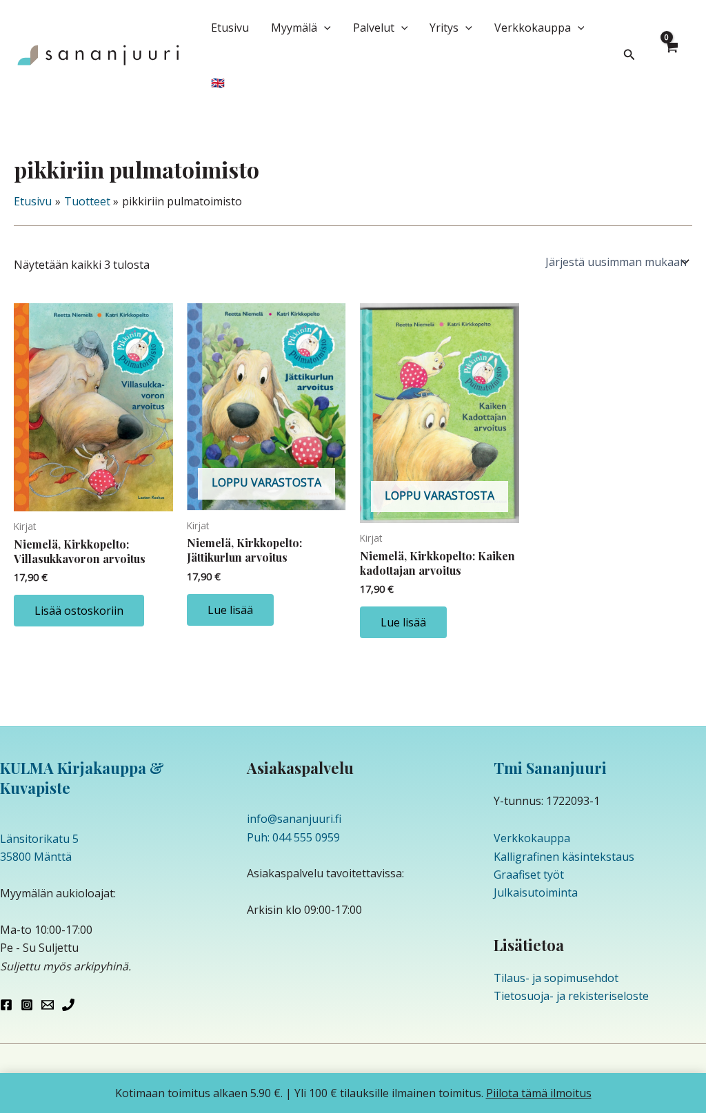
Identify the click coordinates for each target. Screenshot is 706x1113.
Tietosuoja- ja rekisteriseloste (571, 995)
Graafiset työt (529, 874)
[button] (324, 27)
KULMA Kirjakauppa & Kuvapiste (82, 777)
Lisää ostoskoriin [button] (78, 610)
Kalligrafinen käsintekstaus (564, 856)
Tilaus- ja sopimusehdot (556, 978)
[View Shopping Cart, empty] (670, 55)
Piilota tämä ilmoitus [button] (539, 1093)
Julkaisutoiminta (536, 892)
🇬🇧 (218, 82)
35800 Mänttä (36, 856)
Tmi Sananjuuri (550, 767)
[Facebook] (6, 1005)
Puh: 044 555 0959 (293, 837)
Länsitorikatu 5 (39, 838)
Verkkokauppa (532, 27)
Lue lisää (230, 609)
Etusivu (230, 27)
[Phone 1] (68, 1005)
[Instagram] (27, 1005)
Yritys (444, 27)
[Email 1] (47, 1005)
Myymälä (294, 27)
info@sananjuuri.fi (294, 818)
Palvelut (373, 27)
